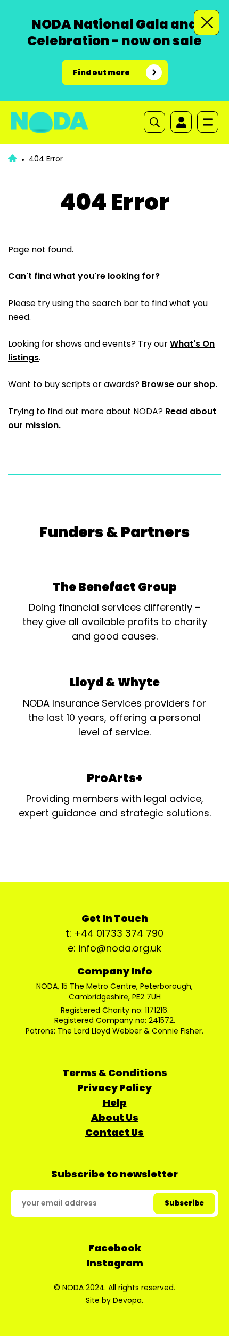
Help (115, 1102)
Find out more (101, 72)
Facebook (114, 1248)
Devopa (127, 1300)
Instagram (114, 1262)
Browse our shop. (179, 384)
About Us (114, 1117)
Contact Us (114, 1132)
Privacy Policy (114, 1087)
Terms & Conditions (114, 1072)
